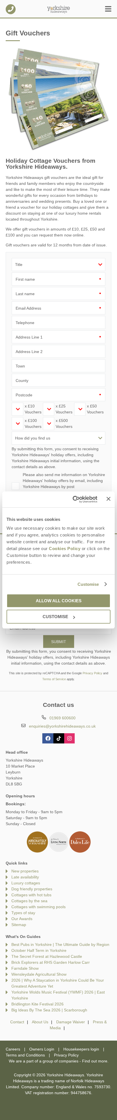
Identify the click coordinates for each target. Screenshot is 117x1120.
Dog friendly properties (31, 889)
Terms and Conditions (25, 1055)
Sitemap (18, 924)
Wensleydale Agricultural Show (38, 974)
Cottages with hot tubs (31, 895)
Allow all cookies (59, 600)
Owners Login (41, 1049)
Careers (13, 1049)
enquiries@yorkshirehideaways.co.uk (62, 726)
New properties (25, 871)
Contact (17, 1022)
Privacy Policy (92, 673)
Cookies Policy (64, 548)
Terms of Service (54, 679)
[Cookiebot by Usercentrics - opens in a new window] (73, 499)
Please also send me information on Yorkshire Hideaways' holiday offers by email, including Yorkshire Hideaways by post (64, 480)
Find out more (94, 1061)
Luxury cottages (25, 883)
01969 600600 (11, 9)
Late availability (25, 877)
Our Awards (21, 918)
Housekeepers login (81, 1049)
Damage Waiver (70, 1022)
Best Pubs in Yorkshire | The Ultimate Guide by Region (60, 944)
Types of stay (23, 912)
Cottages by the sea (29, 901)
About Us (40, 1022)
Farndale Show (25, 968)
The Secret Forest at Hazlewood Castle (46, 956)
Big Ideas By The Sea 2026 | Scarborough (49, 1010)
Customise (88, 584)
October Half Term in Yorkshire (38, 950)
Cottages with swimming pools (38, 907)
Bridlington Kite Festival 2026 (37, 1004)
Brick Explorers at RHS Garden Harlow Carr (50, 962)
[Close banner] (108, 499)
